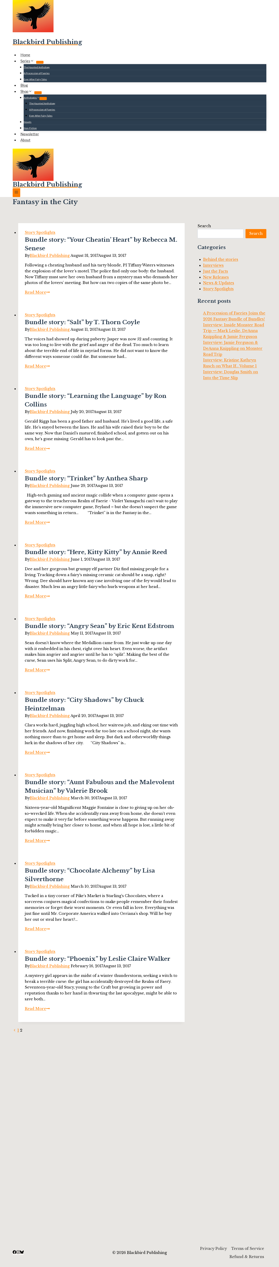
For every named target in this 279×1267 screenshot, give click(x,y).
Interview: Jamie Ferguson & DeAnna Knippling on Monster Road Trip (232, 348)
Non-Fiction (30, 128)
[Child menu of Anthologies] (43, 98)
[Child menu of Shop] (38, 92)
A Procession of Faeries (37, 73)
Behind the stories (220, 259)
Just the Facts (215, 271)
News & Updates (218, 283)
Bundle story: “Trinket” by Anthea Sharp (86, 478)
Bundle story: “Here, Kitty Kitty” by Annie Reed (96, 552)
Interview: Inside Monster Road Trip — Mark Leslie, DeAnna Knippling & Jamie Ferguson (233, 331)
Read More (37, 292)
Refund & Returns (246, 1257)
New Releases (216, 277)
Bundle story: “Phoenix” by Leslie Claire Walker (97, 958)
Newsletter (29, 133)
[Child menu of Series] (40, 62)
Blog (24, 85)
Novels (27, 122)
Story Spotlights (40, 232)
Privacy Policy (213, 1248)
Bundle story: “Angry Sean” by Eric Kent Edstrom (99, 626)
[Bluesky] (22, 1252)
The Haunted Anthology (37, 67)
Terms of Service (247, 1248)
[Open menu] (16, 192)
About (25, 140)
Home (25, 54)
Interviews (213, 265)
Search (204, 226)
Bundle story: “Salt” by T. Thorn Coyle (82, 322)
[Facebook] (14, 1252)
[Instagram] (18, 1252)
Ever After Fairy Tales (35, 79)
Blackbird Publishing (50, 255)
